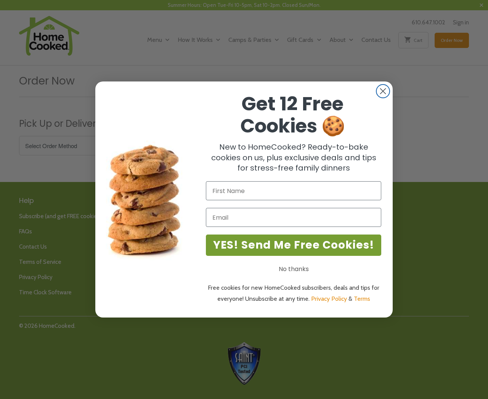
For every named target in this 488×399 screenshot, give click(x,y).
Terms (362, 298)
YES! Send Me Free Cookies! (293, 245)
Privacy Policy (329, 298)
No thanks (294, 269)
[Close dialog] (383, 91)
